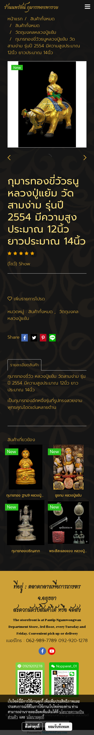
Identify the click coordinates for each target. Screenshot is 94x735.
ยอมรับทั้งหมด (58, 726)
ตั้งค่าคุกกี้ (32, 726)
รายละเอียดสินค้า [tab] (24, 365)
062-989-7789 (41, 640)
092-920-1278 (73, 640)
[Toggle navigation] (87, 7)
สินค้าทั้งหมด (41, 311)
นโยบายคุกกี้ (35, 717)
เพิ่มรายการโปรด (28, 298)
